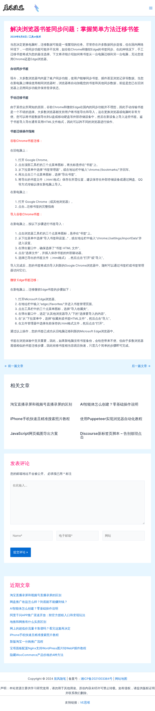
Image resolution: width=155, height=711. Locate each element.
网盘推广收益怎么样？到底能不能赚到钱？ (38, 602)
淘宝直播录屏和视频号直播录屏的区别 (41, 404)
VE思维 (85, 702)
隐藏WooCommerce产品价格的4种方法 (36, 655)
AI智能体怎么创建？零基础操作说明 (109, 404)
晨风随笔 (60, 679)
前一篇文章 (13, 366)
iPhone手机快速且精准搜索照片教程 (40, 418)
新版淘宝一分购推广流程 (26, 641)
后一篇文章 (141, 366)
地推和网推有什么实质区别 (28, 622)
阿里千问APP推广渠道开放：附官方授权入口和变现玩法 (47, 615)
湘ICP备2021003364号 (96, 679)
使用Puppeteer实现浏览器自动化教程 (111, 418)
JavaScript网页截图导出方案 (34, 433)
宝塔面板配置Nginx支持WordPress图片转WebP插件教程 (48, 648)
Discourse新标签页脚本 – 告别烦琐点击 (111, 435)
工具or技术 (35, 36)
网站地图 (121, 679)
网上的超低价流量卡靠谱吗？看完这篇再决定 (40, 628)
